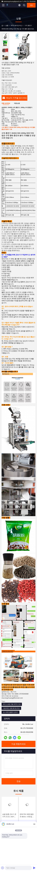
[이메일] (14, 737)
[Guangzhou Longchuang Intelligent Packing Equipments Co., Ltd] (10, 5)
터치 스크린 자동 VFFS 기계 (12, 704)
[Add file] (2, 868)
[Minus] (34, 824)
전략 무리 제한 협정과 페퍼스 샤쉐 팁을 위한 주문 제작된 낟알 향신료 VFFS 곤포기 (27, 815)
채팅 (31, 5)
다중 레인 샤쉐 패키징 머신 (11, 708)
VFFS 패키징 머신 (16, 25)
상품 (6, 25)
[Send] (34, 868)
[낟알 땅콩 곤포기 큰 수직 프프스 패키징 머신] (10, 804)
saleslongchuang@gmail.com (12, 1)
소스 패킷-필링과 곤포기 (10, 712)
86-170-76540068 (30, 1)
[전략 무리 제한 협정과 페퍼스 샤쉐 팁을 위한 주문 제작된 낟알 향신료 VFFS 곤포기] (27, 804)
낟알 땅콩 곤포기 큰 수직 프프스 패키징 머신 (9, 815)
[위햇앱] (10, 738)
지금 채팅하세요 (18, 744)
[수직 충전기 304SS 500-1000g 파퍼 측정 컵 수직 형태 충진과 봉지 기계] (22, 47)
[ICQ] (19, 737)
